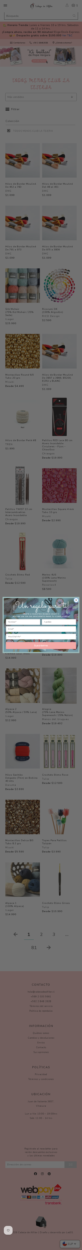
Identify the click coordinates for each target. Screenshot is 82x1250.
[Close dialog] (76, 600)
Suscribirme (41, 645)
